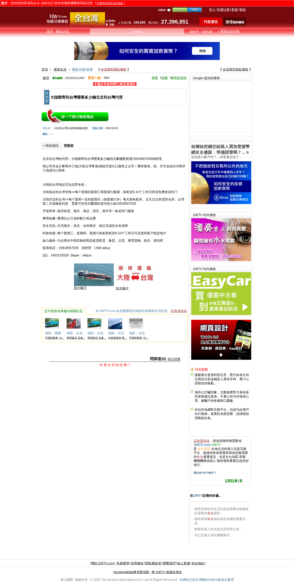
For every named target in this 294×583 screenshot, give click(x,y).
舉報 (155, 78)
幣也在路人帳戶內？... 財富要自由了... (220, 151)
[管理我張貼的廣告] (234, 25)
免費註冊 (223, 9)
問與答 (69, 145)
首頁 (50, 31)
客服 (234, 9)
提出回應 (174, 359)
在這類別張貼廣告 (113, 69)
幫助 (242, 9)
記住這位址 (179, 311)
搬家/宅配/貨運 (82, 69)
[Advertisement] (221, 106)
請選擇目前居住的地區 (110, 3)
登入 (212, 9)
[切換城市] (87, 25)
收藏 (164, 78)
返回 (46, 78)
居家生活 (60, 69)
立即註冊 (231, 480)
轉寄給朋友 (179, 78)
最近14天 (62, 31)
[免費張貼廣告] (210, 25)
